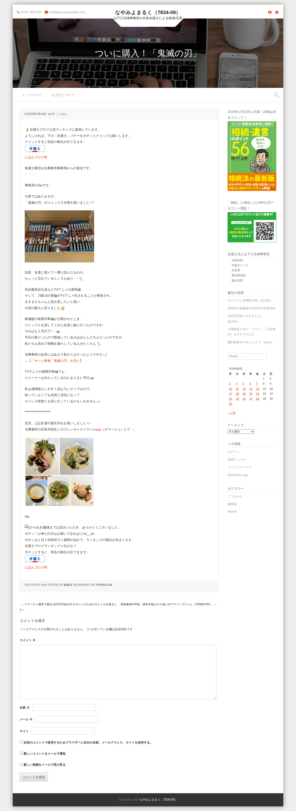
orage (97, 429)
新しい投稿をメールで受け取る (45, 764)
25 (237, 398)
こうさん (61, 114)
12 (244, 388)
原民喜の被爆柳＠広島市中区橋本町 (252, 308)
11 (237, 388)
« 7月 (232, 413)
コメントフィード (240, 467)
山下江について (63, 95)
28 (257, 398)
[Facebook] (277, 12)
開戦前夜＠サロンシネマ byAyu (250, 342)
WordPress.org (237, 475)
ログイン (234, 451)
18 (237, 393)
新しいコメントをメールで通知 (45, 753)
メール (26, 719)
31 (230, 403)
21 (257, 393)
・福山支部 (236, 280)
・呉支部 (234, 270)
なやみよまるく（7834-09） (148, 12)
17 (230, 393)
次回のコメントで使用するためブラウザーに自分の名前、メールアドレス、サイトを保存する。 (88, 742)
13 (251, 388)
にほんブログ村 (36, 157)
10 (230, 388)
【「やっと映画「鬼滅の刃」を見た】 (55, 360)
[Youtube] (270, 12)
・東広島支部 (237, 275)
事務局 (68, 585)
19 (244, 393)
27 (251, 398)
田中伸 (232, 511)
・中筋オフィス (238, 265)
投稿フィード (237, 459)
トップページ (31, 95)
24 (230, 398)
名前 (25, 707)
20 (251, 393)
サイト (24, 731)
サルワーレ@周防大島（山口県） (250, 300)
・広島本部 (236, 260)
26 (244, 398)
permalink (104, 585)
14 (257, 388)
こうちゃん (235, 496)
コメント (28, 640)
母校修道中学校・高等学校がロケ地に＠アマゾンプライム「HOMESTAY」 (168, 604)
